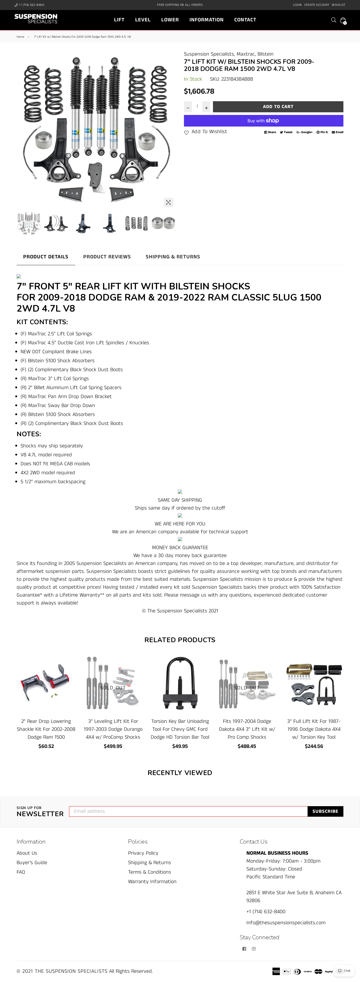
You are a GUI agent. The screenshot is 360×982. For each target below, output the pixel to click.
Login (297, 5)
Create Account (316, 5)
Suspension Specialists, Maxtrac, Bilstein (229, 54)
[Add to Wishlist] (69, 677)
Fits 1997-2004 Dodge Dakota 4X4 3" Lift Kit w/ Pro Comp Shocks (247, 729)
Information (206, 20)
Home (20, 37)
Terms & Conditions (149, 872)
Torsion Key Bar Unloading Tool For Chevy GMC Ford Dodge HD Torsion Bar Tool (180, 729)
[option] (96, 130)
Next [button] (169, 130)
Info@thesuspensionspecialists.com (285, 923)
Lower (170, 20)
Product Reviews (107, 257)
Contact (245, 20)
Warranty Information (152, 882)
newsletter (40, 812)
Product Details (46, 257)
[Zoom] (168, 202)
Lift (119, 20)
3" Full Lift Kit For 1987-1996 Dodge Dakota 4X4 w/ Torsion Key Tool (313, 729)
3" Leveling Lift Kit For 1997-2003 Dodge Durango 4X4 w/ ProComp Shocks (113, 729)
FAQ (21, 872)
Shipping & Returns (173, 257)
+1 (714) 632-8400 (31, 5)
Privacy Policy (143, 853)
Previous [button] (23, 130)
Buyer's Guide (32, 863)
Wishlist (339, 5)
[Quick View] (69, 667)
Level (143, 20)
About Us (27, 853)
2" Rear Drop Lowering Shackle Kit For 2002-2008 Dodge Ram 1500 (46, 729)
